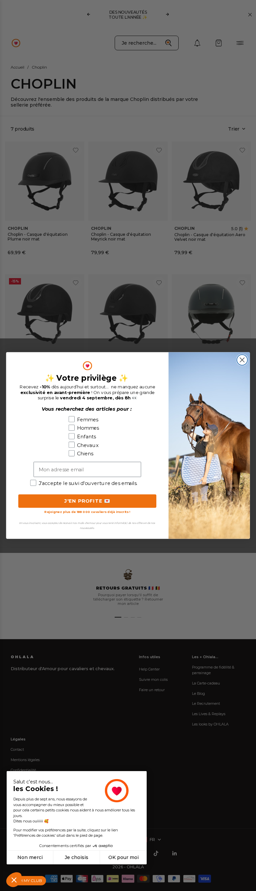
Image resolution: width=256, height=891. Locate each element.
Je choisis (76, 857)
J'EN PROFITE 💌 (87, 501)
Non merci (30, 857)
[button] (14, 880)
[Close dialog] (242, 360)
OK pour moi (123, 857)
